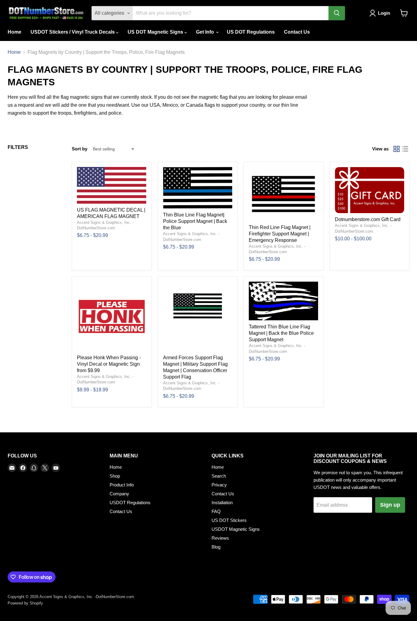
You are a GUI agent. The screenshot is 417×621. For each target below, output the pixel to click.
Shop (115, 476)
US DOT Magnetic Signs (156, 32)
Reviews (220, 538)
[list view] (405, 149)
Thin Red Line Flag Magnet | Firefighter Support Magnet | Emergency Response (279, 234)
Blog (216, 546)
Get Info (205, 32)
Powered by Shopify (25, 603)
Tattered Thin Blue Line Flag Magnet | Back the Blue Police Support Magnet (281, 333)
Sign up (390, 505)
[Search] (336, 13)
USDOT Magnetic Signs (236, 529)
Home (14, 32)
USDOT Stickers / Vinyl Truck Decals (73, 32)
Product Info (122, 484)
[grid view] (396, 149)
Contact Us (297, 32)
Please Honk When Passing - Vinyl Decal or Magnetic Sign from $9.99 (109, 364)
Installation (222, 502)
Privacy (219, 484)
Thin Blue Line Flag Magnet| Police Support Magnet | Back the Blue (195, 221)
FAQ (216, 511)
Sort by (79, 148)
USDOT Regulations (130, 502)
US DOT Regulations (251, 32)
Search (219, 476)
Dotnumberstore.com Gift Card (368, 219)
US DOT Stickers (229, 520)
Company (119, 493)
